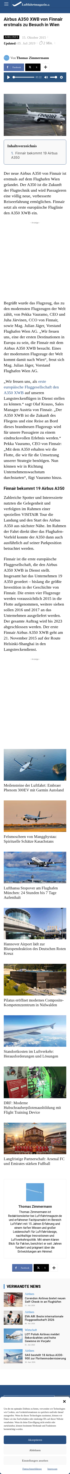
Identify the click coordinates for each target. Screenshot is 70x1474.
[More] (45, 67)
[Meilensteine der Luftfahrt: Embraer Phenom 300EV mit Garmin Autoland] (35, 765)
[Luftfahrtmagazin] (28, 3)
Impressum (52, 1469)
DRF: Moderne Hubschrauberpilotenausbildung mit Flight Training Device (32, 1108)
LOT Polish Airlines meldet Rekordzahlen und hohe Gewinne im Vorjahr (42, 1338)
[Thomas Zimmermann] (7, 58)
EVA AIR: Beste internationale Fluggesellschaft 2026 (44, 1318)
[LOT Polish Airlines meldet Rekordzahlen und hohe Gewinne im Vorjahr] (13, 1336)
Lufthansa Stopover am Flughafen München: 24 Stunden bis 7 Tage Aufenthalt (31, 893)
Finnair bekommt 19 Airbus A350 (34, 155)
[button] (64, 1401)
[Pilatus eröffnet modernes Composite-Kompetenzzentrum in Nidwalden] (35, 979)
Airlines (11, 37)
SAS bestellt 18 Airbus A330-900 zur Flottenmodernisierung (45, 1356)
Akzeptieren (35, 1439)
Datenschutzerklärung (32, 1469)
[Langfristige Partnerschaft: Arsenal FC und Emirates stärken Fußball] (35, 1138)
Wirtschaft (31, 1330)
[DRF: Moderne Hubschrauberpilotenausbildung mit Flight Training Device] (35, 1082)
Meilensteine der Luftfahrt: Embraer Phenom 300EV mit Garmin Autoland (34, 787)
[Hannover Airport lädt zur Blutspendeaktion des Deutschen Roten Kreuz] (35, 924)
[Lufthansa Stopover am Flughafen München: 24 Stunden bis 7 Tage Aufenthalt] (35, 867)
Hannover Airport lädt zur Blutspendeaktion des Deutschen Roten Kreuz (35, 949)
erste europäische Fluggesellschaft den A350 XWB (31, 387)
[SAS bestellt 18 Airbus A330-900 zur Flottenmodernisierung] (13, 1356)
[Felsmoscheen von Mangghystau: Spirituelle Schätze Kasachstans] (35, 816)
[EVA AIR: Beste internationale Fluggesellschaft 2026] (13, 1318)
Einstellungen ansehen (35, 1460)
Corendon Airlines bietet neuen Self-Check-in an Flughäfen (45, 1300)
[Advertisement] (35, 260)
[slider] (23, 77)
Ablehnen (35, 1450)
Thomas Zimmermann (32, 58)
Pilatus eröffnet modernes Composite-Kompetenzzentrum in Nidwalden (34, 1002)
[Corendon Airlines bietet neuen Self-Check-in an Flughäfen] (13, 1300)
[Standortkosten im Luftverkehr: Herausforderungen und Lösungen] (35, 1031)
